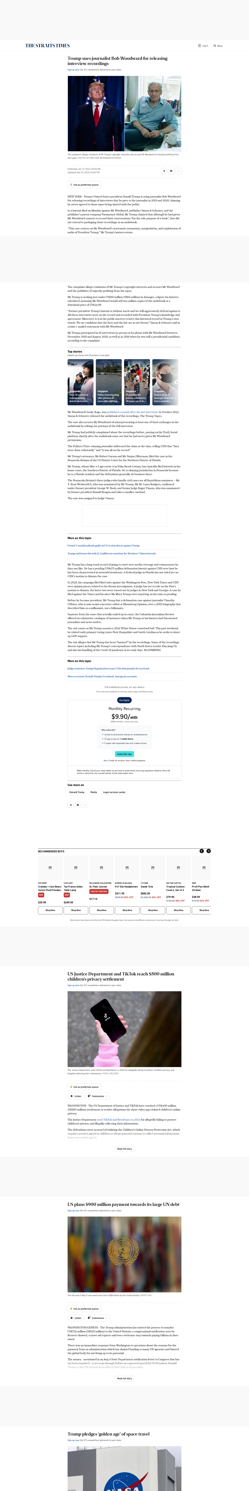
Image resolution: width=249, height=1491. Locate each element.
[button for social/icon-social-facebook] (171, 171)
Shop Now (50, 910)
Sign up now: (73, 69)
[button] (203, 46)
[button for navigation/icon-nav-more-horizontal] (178, 171)
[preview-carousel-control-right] (177, 382)
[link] (47, 46)
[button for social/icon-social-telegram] (164, 171)
